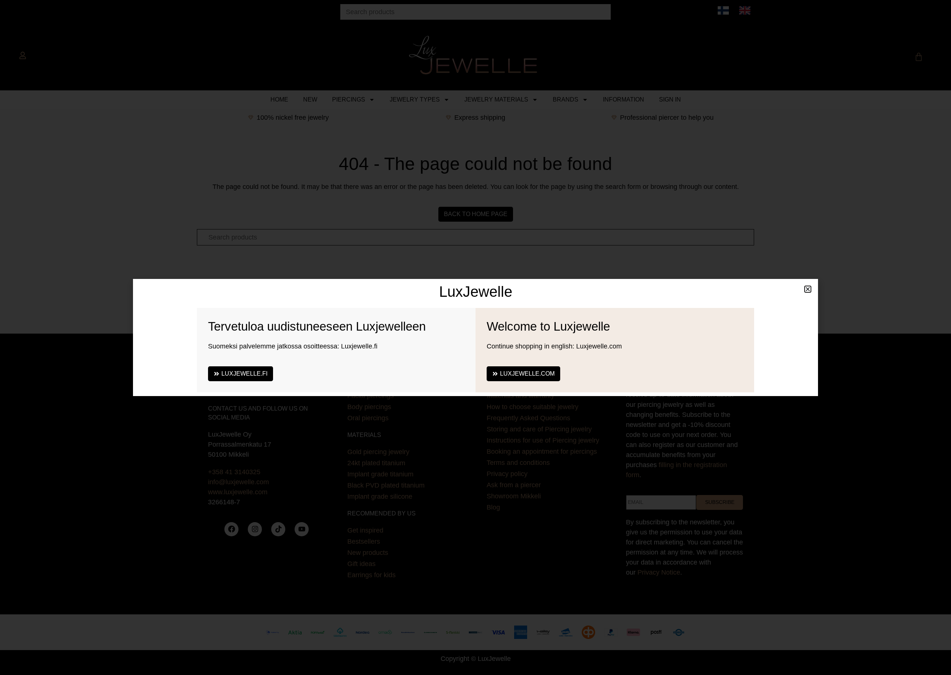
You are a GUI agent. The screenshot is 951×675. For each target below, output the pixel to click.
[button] (808, 289)
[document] (475, 337)
